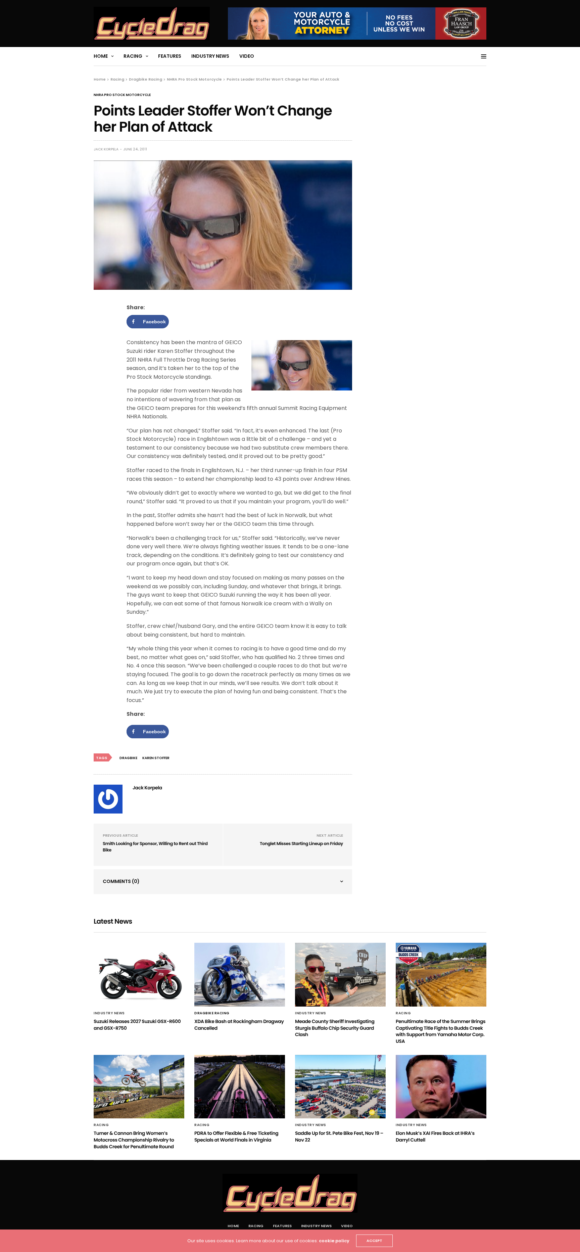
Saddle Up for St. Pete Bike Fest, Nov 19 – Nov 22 (339, 1136)
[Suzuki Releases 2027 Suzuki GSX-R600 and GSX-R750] (139, 975)
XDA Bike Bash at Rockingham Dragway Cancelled (239, 1024)
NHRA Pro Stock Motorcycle (122, 95)
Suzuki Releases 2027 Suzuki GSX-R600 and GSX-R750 (137, 1024)
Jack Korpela (106, 149)
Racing (133, 56)
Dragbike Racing (212, 1013)
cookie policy (334, 1241)
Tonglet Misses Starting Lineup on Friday (301, 843)
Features (169, 56)
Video (246, 56)
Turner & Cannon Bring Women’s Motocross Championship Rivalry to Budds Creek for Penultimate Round (134, 1140)
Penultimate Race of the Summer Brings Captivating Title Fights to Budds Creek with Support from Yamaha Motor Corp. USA (440, 1031)
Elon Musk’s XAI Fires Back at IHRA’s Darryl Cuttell (435, 1136)
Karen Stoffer (156, 757)
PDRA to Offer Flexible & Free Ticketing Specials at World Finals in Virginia (236, 1136)
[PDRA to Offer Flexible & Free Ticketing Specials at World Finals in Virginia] (239, 1087)
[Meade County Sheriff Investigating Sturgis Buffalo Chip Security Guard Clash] (340, 975)
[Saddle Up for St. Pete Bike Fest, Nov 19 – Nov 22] (340, 1087)
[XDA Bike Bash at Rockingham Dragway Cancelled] (239, 975)
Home (101, 56)
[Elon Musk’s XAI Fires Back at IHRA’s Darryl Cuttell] (441, 1087)
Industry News (210, 56)
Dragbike (128, 757)
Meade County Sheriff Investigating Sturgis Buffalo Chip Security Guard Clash (334, 1028)
